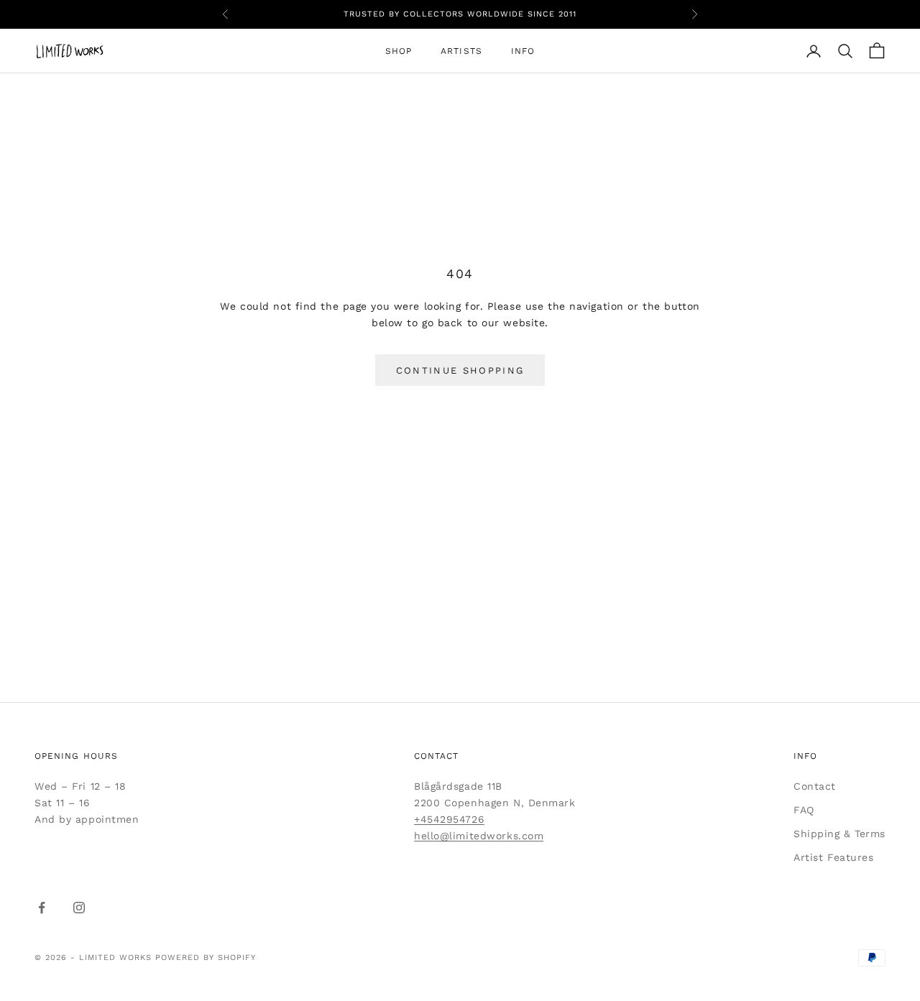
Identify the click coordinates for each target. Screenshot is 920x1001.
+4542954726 (449, 819)
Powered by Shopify (205, 957)
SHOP (398, 51)
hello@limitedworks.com (478, 835)
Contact (815, 786)
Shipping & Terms (840, 833)
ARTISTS (461, 51)
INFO (523, 51)
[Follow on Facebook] (41, 907)
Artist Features (833, 857)
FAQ (804, 810)
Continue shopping (460, 370)
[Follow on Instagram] (79, 907)
